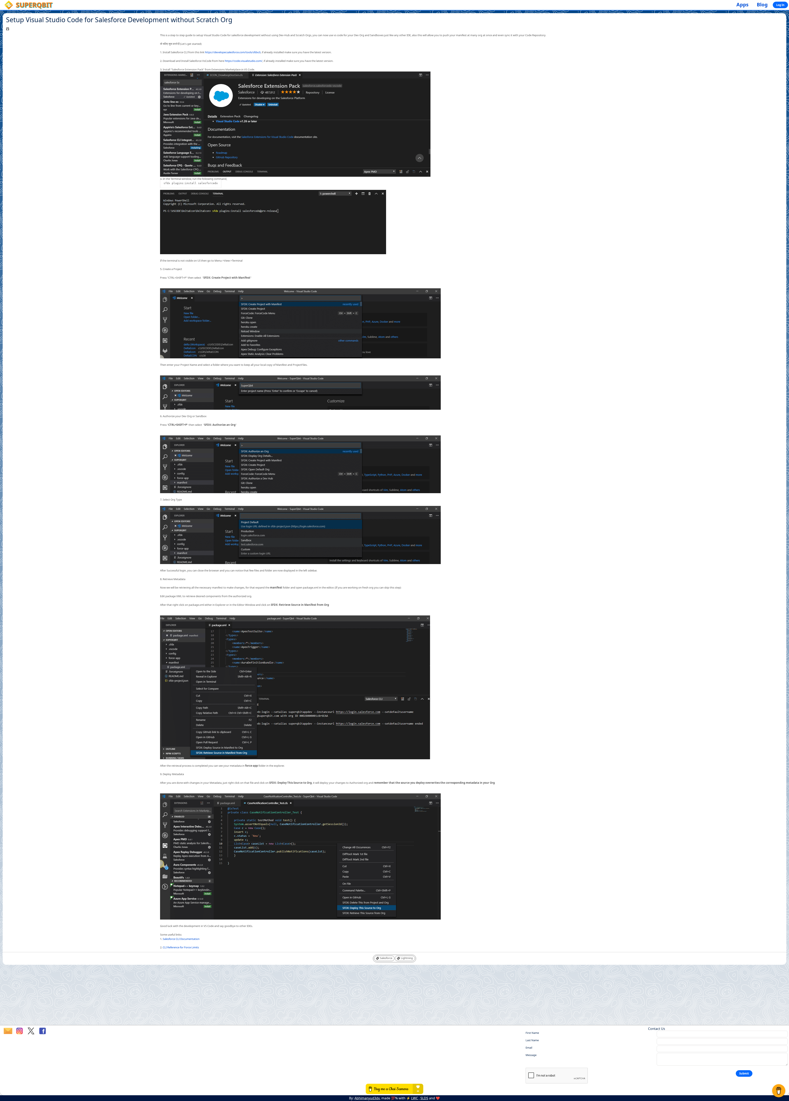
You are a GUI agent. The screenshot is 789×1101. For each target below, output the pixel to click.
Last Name (532, 1040)
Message (531, 1055)
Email (529, 1047)
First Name (532, 1033)
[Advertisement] (394, 996)
